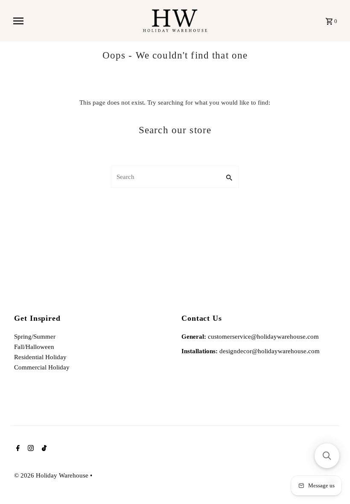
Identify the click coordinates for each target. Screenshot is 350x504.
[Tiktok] (43, 448)
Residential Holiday (40, 357)
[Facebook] (17, 448)
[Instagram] (30, 448)
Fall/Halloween (34, 346)
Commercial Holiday (42, 367)
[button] (327, 455)
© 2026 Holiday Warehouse (52, 475)
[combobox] (164, 177)
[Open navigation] (75, 21)
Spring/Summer (34, 336)
